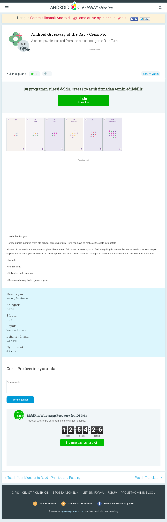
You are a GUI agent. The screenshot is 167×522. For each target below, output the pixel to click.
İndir (83, 100)
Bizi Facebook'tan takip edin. (119, 503)
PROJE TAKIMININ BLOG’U (138, 492)
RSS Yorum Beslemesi (80, 503)
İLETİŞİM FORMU (93, 492)
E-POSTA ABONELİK (65, 492)
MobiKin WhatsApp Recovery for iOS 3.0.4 (57, 415)
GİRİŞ (15, 492)
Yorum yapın (151, 74)
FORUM (112, 492)
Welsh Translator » (148, 478)
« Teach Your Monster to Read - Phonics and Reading (43, 478)
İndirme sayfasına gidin (82, 443)
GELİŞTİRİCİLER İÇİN (35, 492)
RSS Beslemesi (48, 503)
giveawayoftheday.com (73, 511)
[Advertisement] (96, 59)
